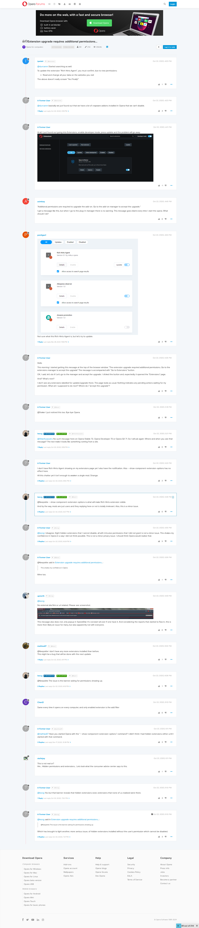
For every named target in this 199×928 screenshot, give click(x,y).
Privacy (130, 868)
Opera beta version (32, 880)
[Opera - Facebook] (23, 919)
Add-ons (67, 864)
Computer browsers (31, 864)
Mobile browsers (29, 889)
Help (98, 858)
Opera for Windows (32, 869)
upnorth (40, 596)
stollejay (41, 758)
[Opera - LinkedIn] (37, 919)
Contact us (165, 883)
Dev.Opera (100, 876)
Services (68, 858)
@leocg (56, 528)
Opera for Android (32, 894)
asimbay (41, 201)
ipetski (40, 61)
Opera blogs (101, 868)
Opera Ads (68, 876)
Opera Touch (29, 901)
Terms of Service (134, 880)
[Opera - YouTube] (32, 919)
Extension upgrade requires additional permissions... (79, 562)
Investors (164, 876)
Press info (164, 868)
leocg (39, 434)
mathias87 (42, 646)
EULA (129, 876)
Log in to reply (169, 47)
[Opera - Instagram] (42, 919)
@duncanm (51, 61)
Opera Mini (29, 897)
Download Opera (101, 23)
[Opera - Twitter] (27, 919)
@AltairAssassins (77, 433)
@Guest (56, 407)
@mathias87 (58, 729)
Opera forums (101, 872)
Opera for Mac (30, 873)
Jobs (162, 872)
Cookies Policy (133, 872)
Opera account (70, 868)
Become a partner (168, 880)
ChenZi (40, 702)
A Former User (43, 100)
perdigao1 (41, 235)
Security (131, 864)
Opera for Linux (31, 876)
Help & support (102, 864)
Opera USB (29, 884)
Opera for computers (34, 47)
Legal (130, 858)
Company (166, 858)
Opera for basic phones (34, 905)
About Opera (166, 864)
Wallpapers (68, 872)
